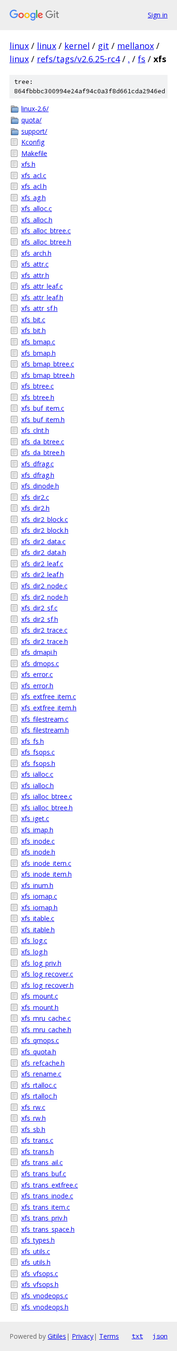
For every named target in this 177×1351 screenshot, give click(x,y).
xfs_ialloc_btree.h (47, 807)
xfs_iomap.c (39, 896)
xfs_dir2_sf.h (39, 619)
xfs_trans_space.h (48, 1229)
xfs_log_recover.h (47, 985)
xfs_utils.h (36, 1262)
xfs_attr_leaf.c (42, 286)
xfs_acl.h (34, 186)
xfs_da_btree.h (43, 452)
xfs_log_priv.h (41, 963)
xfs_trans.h (37, 1151)
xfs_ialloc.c (37, 774)
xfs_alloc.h (36, 219)
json (160, 1336)
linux (19, 45)
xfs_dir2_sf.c (39, 607)
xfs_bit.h (33, 330)
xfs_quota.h (38, 1051)
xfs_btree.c (37, 386)
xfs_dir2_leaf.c (42, 563)
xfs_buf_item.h (43, 419)
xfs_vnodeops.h (44, 1306)
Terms (109, 1336)
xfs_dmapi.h (39, 652)
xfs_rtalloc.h (39, 1095)
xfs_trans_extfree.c (49, 1184)
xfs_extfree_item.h (48, 707)
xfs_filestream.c (44, 719)
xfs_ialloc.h (37, 785)
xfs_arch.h (36, 253)
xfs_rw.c (33, 1107)
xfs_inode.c (38, 841)
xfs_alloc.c (36, 208)
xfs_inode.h (38, 851)
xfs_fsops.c (38, 752)
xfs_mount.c (39, 996)
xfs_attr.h (35, 275)
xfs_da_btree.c (42, 441)
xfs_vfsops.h (40, 1284)
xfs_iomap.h (39, 907)
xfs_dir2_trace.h (44, 641)
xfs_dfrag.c (37, 463)
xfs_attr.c (35, 264)
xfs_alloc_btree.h (46, 241)
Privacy (82, 1336)
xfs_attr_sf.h (39, 308)
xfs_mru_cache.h (46, 1029)
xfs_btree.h (37, 397)
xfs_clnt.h (35, 430)
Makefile (34, 153)
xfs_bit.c (33, 319)
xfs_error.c (37, 674)
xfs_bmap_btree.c (47, 363)
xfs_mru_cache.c (46, 1018)
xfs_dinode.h (40, 485)
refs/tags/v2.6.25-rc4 (78, 59)
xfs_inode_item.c (46, 863)
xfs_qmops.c (40, 1040)
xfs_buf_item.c (42, 408)
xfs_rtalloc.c (39, 1085)
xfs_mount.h (40, 1007)
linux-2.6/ (35, 108)
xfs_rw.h (33, 1118)
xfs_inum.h (37, 885)
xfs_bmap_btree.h (48, 375)
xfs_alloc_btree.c (46, 230)
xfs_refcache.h (43, 1062)
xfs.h (28, 164)
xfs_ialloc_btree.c (46, 796)
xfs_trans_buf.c (43, 1173)
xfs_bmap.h (38, 353)
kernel (77, 45)
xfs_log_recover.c (47, 973)
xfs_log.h (34, 951)
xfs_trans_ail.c (42, 1162)
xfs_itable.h (38, 929)
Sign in (158, 14)
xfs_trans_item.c (45, 1207)
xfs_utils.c (35, 1251)
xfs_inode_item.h (46, 874)
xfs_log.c (34, 940)
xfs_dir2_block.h (44, 530)
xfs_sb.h (33, 1129)
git (103, 45)
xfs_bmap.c (38, 341)
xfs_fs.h (32, 741)
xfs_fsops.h (38, 763)
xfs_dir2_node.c (44, 585)
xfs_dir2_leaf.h (42, 574)
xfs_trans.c (37, 1140)
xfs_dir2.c (35, 497)
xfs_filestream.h (45, 729)
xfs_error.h (37, 685)
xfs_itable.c (37, 918)
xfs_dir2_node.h (44, 597)
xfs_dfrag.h (37, 475)
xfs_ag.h (33, 197)
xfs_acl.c (33, 175)
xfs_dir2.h (35, 508)
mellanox (135, 45)
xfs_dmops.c (40, 663)
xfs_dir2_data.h (43, 552)
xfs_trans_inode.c (47, 1195)
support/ (34, 131)
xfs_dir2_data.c (43, 541)
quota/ (31, 119)
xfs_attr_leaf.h (42, 297)
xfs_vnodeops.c (44, 1295)
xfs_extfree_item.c (48, 696)
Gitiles (57, 1336)
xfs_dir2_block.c (44, 519)
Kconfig (32, 142)
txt (137, 1336)
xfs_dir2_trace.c (44, 630)
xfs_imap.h (37, 829)
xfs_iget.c (35, 818)
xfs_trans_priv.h (44, 1217)
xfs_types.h (38, 1240)
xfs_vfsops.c (39, 1273)
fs (141, 59)
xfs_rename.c (41, 1073)
